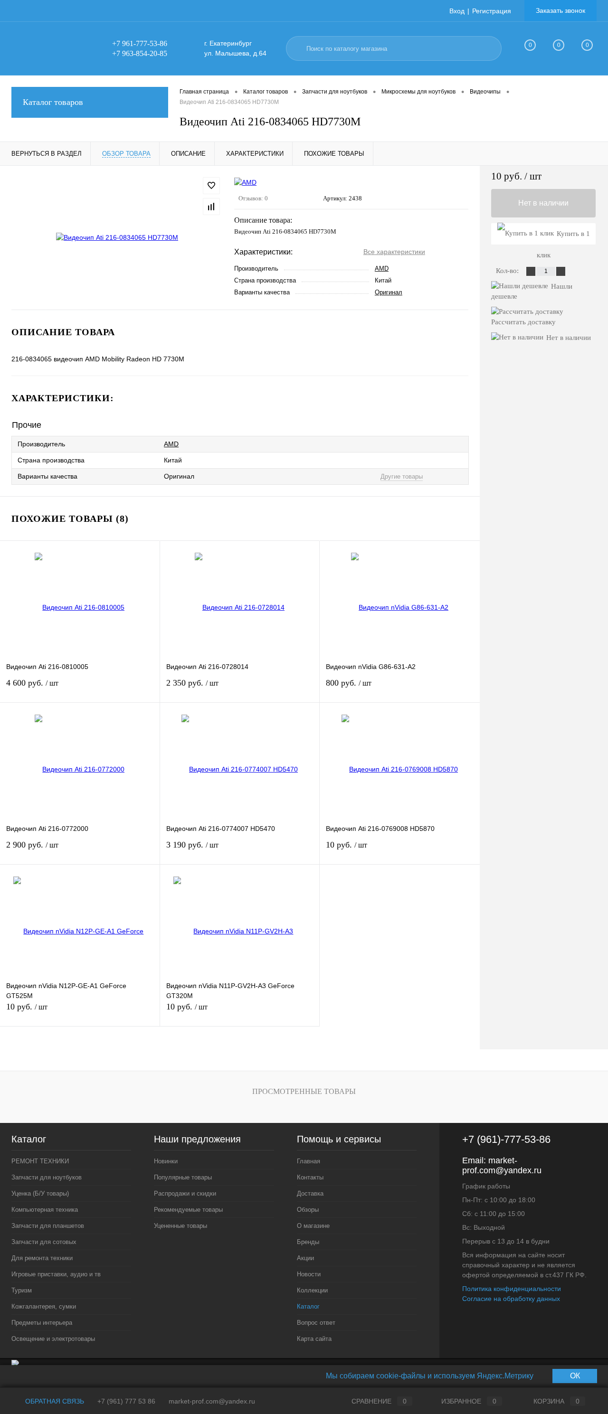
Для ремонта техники (42, 1258)
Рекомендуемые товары (188, 1209)
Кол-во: (508, 270)
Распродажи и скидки (185, 1193)
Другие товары (401, 476)
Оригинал (388, 292)
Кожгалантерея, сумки (43, 1306)
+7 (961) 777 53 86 (126, 1401)
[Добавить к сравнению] (211, 206)
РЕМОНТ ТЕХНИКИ (40, 1161)
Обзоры (308, 1209)
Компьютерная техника (44, 1209)
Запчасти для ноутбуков (46, 1177)
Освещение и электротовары (53, 1338)
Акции (305, 1258)
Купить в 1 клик (563, 237)
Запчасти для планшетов (47, 1225)
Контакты (310, 1177)
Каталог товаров (53, 102)
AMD (382, 268)
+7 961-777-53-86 (139, 43)
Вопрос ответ (316, 1322)
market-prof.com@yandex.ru (502, 1165)
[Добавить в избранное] (211, 185)
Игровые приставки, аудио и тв (56, 1274)
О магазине (313, 1225)
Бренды (308, 1241)
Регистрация (491, 11)
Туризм (21, 1290)
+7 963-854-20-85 (139, 53)
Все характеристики (394, 251)
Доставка (310, 1193)
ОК (575, 1376)
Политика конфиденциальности (511, 1288)
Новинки (166, 1161)
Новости (309, 1274)
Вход (457, 11)
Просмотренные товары (304, 1091)
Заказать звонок (560, 10)
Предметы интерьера (41, 1322)
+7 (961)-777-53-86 (506, 1139)
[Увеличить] (117, 237)
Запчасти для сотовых (43, 1241)
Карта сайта (314, 1338)
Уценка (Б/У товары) (40, 1193)
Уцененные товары (180, 1225)
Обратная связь (53, 1401)
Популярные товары (183, 1177)
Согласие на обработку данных (511, 1298)
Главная (308, 1161)
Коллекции (312, 1290)
